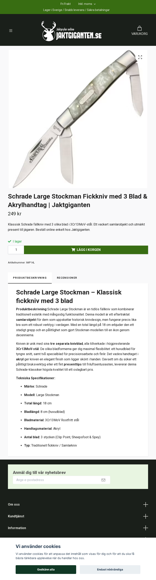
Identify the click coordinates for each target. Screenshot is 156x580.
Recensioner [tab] (67, 277)
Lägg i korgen (89, 250)
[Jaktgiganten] (71, 31)
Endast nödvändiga (110, 569)
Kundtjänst (16, 516)
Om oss (14, 504)
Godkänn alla (46, 569)
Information (17, 528)
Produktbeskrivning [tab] (30, 277)
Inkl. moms (85, 3)
